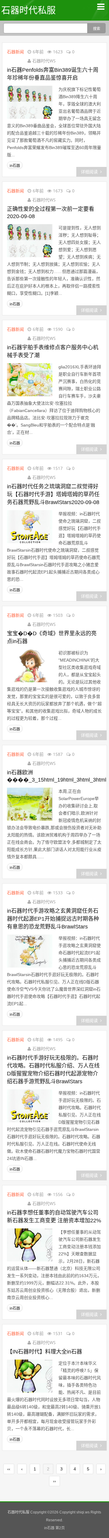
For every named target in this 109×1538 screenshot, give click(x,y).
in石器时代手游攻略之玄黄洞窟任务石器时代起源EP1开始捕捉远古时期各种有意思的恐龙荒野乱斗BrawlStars (53, 919)
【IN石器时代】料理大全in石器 (44, 1352)
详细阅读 (89, 171)
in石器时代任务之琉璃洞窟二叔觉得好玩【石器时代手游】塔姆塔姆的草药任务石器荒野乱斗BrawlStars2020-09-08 (53, 494)
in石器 (15, 166)
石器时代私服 (28, 10)
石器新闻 (15, 52)
